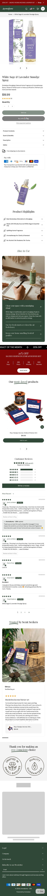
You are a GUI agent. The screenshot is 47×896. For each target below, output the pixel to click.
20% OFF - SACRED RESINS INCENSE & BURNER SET (18, 3)
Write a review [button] (23, 486)
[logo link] (12, 766)
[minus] (4, 106)
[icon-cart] (37, 8)
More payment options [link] (23, 123)
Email (5, 869)
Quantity (6, 102)
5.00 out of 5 (29, 463)
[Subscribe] (42, 870)
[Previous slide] (20, 448)
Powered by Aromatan (23, 892)
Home (10, 14)
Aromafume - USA (26, 889)
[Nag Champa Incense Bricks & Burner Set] (23, 408)
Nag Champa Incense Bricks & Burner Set (23, 433)
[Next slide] (26, 68)
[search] (26, 8)
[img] (6, 500)
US (33, 8)
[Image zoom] (23, 40)
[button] (23, 112)
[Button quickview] (42, 427)
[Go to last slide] (20, 68)
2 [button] (21, 612)
